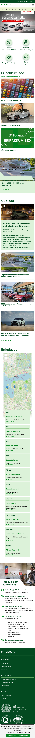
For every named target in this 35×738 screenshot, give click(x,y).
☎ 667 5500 (10, 422)
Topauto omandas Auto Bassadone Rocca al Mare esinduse (14, 183)
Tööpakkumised (6, 696)
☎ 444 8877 (10, 510)
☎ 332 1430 (9, 494)
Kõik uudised (5, 340)
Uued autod (4, 663)
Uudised (3, 698)
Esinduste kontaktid (22, 1)
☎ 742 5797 (9, 465)
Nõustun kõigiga (23, 735)
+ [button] (5, 355)
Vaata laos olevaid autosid (9, 76)
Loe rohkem (5, 190)
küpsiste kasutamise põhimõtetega (19, 732)
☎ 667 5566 (10, 436)
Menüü (32, 4)
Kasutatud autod (6, 666)
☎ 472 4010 (9, 540)
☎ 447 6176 (9, 479)
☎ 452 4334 (10, 524)
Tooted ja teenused (7, 682)
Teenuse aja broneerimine (9, 679)
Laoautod (4, 669)
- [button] (5, 358)
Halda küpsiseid (12, 735)
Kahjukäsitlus (5, 685)
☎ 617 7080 (9, 450)
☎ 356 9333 (10, 555)
